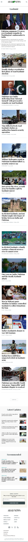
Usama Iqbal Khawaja (8, 222)
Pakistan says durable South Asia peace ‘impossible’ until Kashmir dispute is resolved (13, 385)
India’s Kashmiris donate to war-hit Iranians (13, 332)
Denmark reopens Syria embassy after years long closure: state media (10, 422)
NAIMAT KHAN (6, 75)
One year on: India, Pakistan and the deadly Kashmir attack (13, 276)
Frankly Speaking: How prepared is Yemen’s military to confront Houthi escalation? (10, 462)
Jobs (15, 521)
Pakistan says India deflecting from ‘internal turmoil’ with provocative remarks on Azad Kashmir (12, 99)
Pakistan (6, 515)
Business (6, 523)
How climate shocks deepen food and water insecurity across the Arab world (9, 470)
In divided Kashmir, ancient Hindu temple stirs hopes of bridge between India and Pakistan (13, 216)
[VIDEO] (14, 60)
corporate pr (6, 530)
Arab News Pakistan (7, 389)
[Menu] (1, 2)
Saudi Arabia (7, 517)
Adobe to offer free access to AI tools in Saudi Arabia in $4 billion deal (10, 434)
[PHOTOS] (14, 321)
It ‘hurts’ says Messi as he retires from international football (10, 427)
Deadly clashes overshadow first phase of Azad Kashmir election (13, 71)
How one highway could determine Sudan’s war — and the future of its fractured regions (9, 479)
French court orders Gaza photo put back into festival (10, 414)
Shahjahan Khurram (8, 105)
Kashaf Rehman (6, 134)
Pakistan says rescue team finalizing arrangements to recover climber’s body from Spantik (9, 441)
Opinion (16, 515)
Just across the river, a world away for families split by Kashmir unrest (13, 188)
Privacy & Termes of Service (9, 535)
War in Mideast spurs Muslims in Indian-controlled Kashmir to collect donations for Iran (14, 304)
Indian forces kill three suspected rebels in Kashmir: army (13, 358)
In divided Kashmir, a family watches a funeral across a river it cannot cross (13, 249)
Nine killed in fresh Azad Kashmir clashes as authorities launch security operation (13, 129)
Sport (15, 519)
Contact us (6, 532)
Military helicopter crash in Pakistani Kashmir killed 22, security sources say (13, 161)
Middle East (4, 459)
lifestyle (16, 517)
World (5, 521)
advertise (5, 533)
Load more (14, 399)
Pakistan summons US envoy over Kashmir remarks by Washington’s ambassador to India (13, 34)
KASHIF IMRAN (6, 48)
